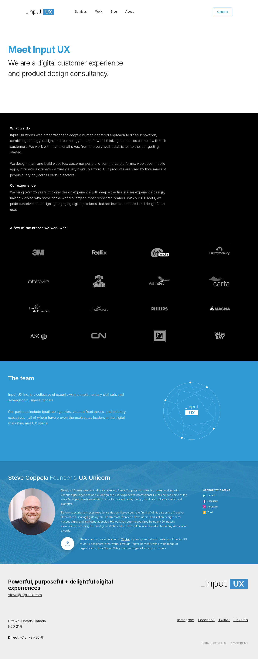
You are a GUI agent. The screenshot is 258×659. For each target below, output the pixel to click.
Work (98, 11)
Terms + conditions (213, 642)
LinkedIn (240, 620)
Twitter (224, 620)
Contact (222, 11)
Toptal (125, 539)
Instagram (185, 620)
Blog (114, 11)
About (129, 11)
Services (81, 11)
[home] (40, 12)
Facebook (206, 620)
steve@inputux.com (25, 595)
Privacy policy (239, 642)
